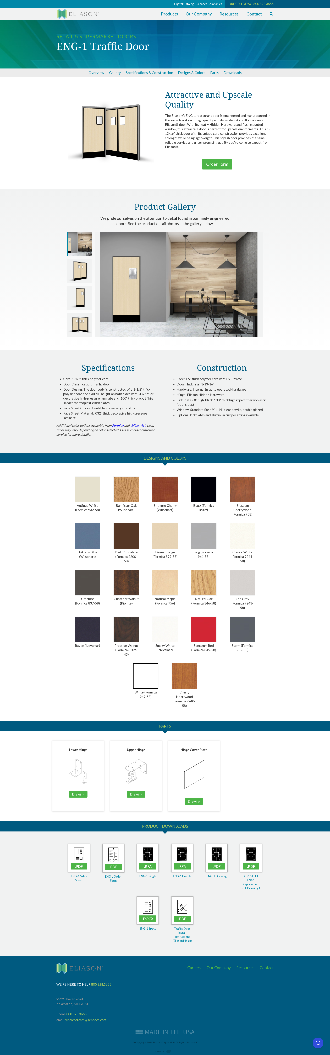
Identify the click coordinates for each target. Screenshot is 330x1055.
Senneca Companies (209, 4)
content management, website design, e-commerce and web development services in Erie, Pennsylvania (165, 1051)
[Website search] (271, 14)
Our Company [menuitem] (199, 13)
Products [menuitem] (169, 13)
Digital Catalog (184, 4)
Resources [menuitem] (229, 13)
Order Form (217, 164)
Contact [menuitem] (254, 13)
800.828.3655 (263, 4)
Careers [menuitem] (194, 967)
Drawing (78, 794)
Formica (118, 425)
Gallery (115, 73)
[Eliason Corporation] (77, 18)
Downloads (233, 73)
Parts (214, 73)
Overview (96, 73)
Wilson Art (138, 425)
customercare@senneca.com (85, 1020)
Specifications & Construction (149, 73)
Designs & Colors (191, 73)
